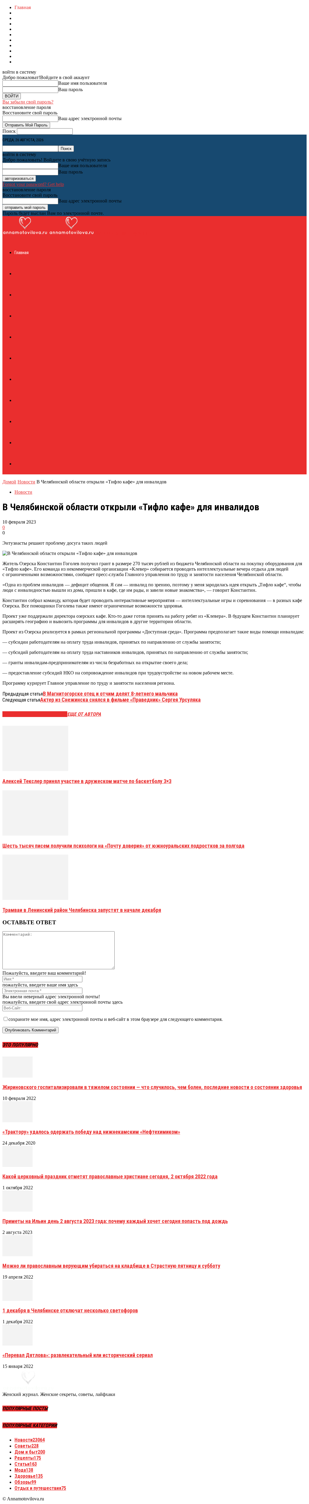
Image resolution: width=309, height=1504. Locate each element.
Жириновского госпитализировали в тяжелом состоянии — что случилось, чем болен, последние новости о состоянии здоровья (152, 1087)
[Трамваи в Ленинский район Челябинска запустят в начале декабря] (35, 898)
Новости (26, 481)
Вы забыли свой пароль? (27, 101)
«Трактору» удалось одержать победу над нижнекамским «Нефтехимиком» (91, 1132)
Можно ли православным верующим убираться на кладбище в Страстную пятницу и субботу (111, 1266)
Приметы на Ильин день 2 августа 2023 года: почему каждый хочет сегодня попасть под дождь (115, 1221)
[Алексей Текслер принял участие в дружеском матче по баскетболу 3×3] (35, 769)
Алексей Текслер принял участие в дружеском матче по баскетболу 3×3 (86, 781)
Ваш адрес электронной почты (90, 118)
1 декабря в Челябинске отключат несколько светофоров (70, 1310)
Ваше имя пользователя (82, 83)
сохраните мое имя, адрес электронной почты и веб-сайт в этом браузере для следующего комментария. (115, 1019)
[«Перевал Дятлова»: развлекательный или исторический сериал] (17, 1343)
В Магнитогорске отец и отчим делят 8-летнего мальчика (110, 693)
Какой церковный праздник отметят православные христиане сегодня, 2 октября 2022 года (110, 1176)
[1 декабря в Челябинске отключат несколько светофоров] (17, 1299)
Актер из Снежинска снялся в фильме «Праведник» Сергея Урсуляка (120, 699)
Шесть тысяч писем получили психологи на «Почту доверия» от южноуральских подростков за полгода (123, 846)
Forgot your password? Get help (33, 184)
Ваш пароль (70, 89)
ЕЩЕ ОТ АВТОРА (84, 714)
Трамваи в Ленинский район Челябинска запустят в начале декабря (81, 910)
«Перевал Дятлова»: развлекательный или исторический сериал (77, 1355)
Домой (9, 481)
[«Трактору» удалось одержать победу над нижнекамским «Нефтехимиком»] (17, 1120)
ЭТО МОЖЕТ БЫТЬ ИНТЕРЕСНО (34, 714)
